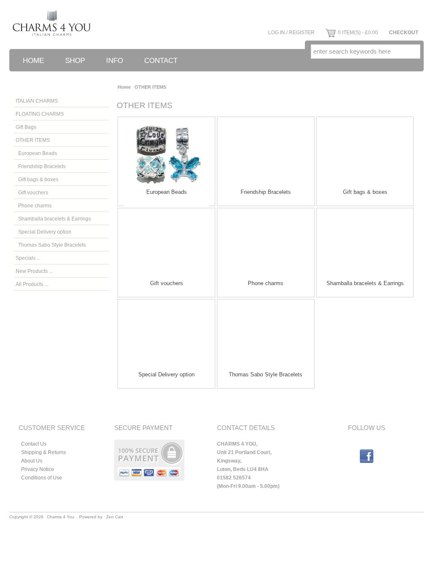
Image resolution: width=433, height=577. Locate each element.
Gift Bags (26, 127)
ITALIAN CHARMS (37, 100)
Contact (161, 61)
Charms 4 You (60, 516)
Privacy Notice (37, 469)
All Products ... (32, 284)
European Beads (36, 153)
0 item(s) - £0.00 (358, 32)
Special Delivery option (43, 231)
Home (33, 61)
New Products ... (34, 271)
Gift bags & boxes (37, 179)
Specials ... (28, 258)
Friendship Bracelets (41, 166)
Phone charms (34, 205)
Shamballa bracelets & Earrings (53, 218)
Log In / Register (291, 32)
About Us (31, 460)
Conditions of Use (41, 477)
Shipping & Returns (43, 452)
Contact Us (34, 443)
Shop (75, 61)
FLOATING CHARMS (40, 114)
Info (114, 61)
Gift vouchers (32, 192)
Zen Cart (114, 516)
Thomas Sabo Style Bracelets (51, 245)
